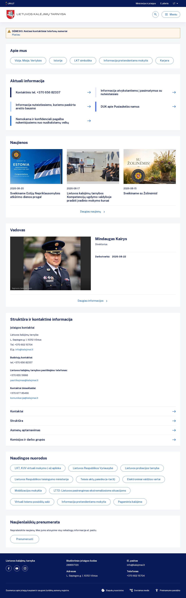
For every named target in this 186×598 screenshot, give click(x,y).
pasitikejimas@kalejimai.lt (24, 380)
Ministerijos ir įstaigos (146, 3)
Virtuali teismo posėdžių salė (32, 501)
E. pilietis (164, 3)
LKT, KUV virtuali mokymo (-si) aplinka (38, 468)
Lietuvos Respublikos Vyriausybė (93, 468)
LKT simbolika (83, 60)
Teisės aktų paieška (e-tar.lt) (98, 479)
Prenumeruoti (24, 539)
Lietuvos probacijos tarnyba (142, 468)
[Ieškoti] (155, 14)
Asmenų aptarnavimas (25, 430)
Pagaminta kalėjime (130, 501)
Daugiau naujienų (90, 211)
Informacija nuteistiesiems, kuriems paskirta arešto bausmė (46, 106)
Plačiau (16, 34)
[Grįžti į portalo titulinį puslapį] (10, 3)
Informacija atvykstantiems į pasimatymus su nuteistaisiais (131, 92)
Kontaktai (16, 411)
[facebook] (9, 568)
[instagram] (25, 568)
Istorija (58, 60)
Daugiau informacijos (90, 300)
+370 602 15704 (136, 575)
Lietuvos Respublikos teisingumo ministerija (42, 479)
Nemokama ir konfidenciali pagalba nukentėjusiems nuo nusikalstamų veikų (42, 120)
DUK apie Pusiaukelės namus (120, 106)
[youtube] (17, 568)
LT (174, 3)
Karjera (164, 60)
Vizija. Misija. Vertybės (28, 60)
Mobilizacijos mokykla (28, 490)
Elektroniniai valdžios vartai (143, 479)
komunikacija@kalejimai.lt (24, 398)
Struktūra (16, 421)
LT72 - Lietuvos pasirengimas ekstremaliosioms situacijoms (90, 490)
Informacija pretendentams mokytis (126, 60)
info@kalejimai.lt (24, 349)
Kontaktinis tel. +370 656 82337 (38, 92)
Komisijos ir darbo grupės (27, 439)
